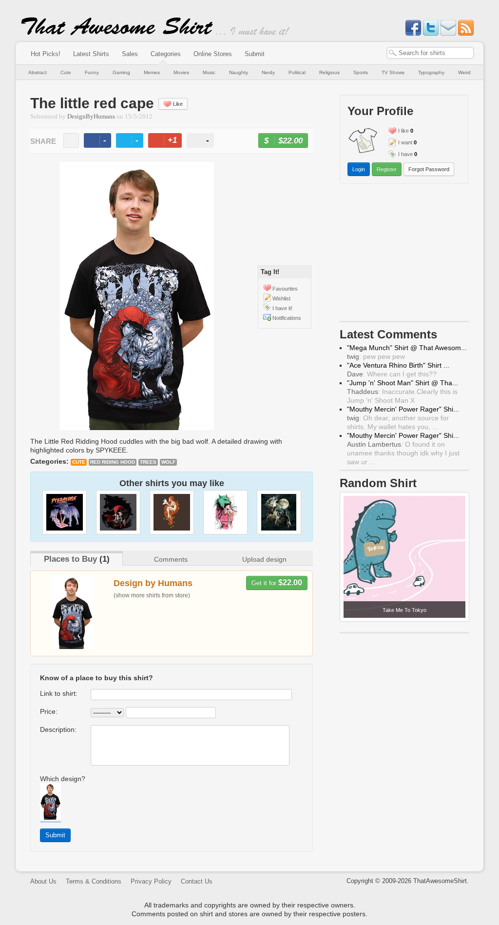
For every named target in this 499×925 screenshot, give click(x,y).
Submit (255, 54)
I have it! (282, 308)
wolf (168, 462)
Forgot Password (428, 169)
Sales (130, 54)
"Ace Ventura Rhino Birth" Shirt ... (398, 365)
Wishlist (281, 298)
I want (405, 142)
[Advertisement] (404, 254)
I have (405, 154)
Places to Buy (70, 559)
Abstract (37, 72)
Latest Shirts (91, 54)
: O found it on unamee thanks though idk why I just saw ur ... (403, 453)
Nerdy (268, 72)
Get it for (276, 582)
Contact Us (196, 881)
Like (178, 104)
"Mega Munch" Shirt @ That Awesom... (407, 348)
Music (209, 72)
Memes (152, 72)
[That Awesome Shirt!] (116, 33)
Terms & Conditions (93, 881)
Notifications (286, 318)
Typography (431, 72)
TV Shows (393, 72)
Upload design (264, 559)
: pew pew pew (376, 356)
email (71, 140)
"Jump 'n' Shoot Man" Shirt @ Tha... (402, 383)
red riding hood (112, 462)
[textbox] (430, 53)
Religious (329, 72)
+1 (169, 142)
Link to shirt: (58, 693)
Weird (464, 72)
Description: (58, 729)
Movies (181, 72)
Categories (166, 54)
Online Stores (212, 54)
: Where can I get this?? (392, 374)
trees (148, 462)
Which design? (62, 779)
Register (387, 169)
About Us (43, 881)
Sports (360, 72)
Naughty (238, 72)
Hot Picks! (45, 54)
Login (358, 169)
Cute (65, 72)
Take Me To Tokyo (404, 610)
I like (403, 131)
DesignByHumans (91, 116)
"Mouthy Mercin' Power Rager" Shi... (403, 409)
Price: (49, 711)
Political (297, 72)
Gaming (121, 72)
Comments (171, 559)
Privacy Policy (151, 881)
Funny (92, 72)
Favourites (285, 289)
